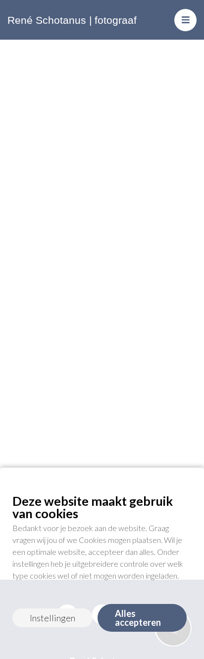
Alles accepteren (138, 618)
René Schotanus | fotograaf (72, 20)
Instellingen (52, 617)
